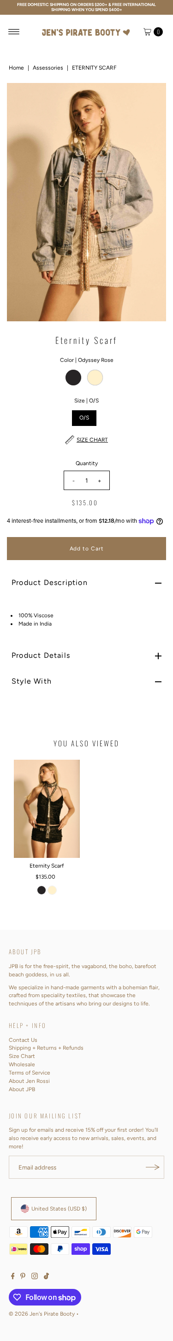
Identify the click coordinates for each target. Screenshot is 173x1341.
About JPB (22, 1089)
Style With (32, 681)
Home (16, 68)
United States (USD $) (59, 1208)
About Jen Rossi (29, 1081)
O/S (84, 417)
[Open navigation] (14, 31)
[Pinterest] (22, 1277)
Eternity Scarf (47, 865)
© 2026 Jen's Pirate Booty (42, 1314)
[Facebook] (13, 1277)
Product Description (50, 582)
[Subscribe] (152, 1167)
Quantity (87, 463)
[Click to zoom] (151, 98)
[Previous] (22, 202)
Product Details (41, 655)
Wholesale (22, 1064)
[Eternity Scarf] (47, 809)
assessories (48, 68)
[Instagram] (34, 1277)
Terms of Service (29, 1072)
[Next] (151, 202)
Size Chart (22, 1056)
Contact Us (23, 1040)
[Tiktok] (46, 1277)
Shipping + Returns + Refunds (46, 1048)
